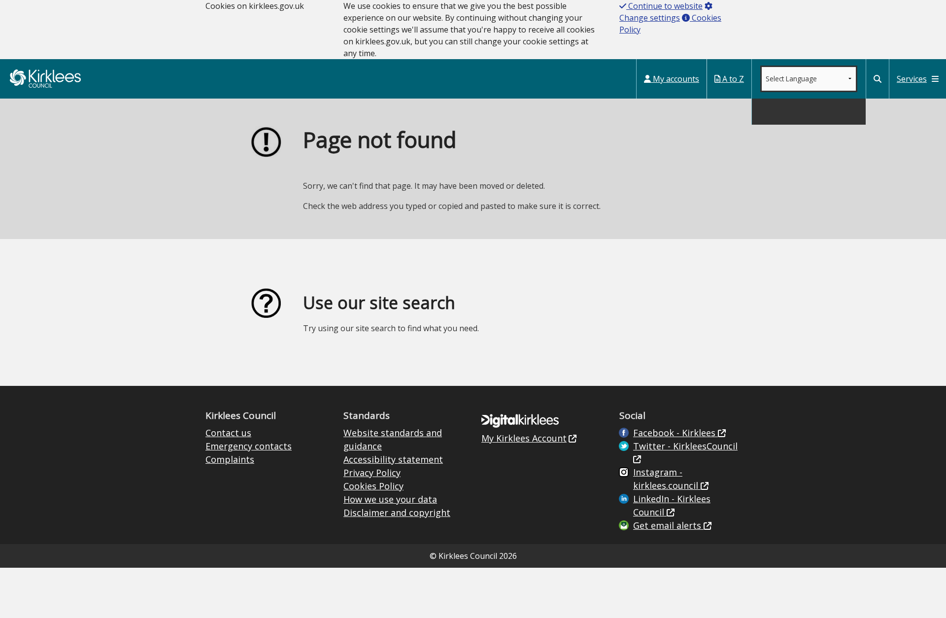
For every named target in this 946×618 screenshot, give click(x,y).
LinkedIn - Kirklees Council (671, 505)
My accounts (675, 78)
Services (912, 78)
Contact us (228, 433)
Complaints (229, 459)
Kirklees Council (45, 78)
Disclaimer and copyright (396, 512)
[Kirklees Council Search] (877, 79)
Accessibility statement (393, 459)
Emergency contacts (248, 446)
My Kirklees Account (524, 438)
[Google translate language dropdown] (809, 79)
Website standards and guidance (392, 439)
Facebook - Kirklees (675, 433)
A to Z (732, 78)
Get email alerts (668, 525)
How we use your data (390, 499)
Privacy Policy (372, 473)
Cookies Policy (373, 486)
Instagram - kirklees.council (667, 478)
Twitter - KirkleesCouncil (685, 446)
